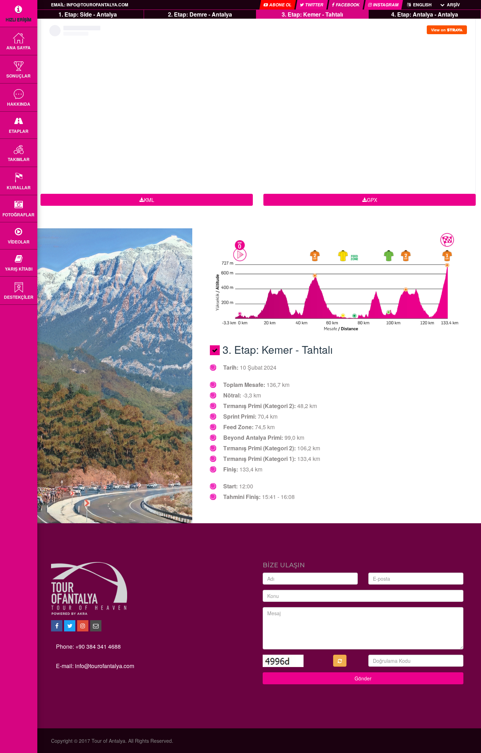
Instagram (386, 4)
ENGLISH (422, 4)
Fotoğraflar (18, 214)
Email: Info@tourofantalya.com (89, 4)
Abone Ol (280, 4)
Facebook (347, 4)
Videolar (19, 242)
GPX (372, 199)
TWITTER (314, 4)
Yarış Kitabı (18, 269)
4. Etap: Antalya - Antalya (424, 14)
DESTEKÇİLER (18, 297)
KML (149, 199)
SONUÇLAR (18, 76)
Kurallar (19, 187)
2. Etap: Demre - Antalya (200, 14)
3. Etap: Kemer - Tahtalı (312, 14)
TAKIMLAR (19, 159)
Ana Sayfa (18, 47)
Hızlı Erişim (18, 19)
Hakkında (18, 104)
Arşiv (453, 4)
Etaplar (19, 131)
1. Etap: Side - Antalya (87, 14)
